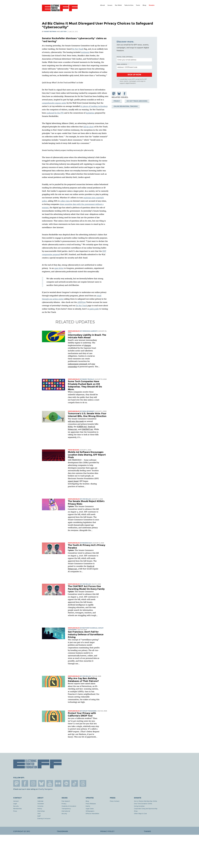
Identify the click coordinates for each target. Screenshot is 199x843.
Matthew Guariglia (89, 628)
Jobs (39, 813)
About (102, 5)
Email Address (122, 64)
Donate (151, 5)
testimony (85, 52)
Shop (144, 5)
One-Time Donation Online (143, 803)
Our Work (118, 5)
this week (79, 421)
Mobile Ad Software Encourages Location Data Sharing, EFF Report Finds (87, 455)
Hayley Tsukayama (89, 711)
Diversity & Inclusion (43, 818)
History (39, 808)
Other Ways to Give (140, 813)
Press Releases (91, 803)
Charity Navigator (45, 789)
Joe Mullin (86, 499)
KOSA (70, 427)
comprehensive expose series (54, 103)
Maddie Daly (87, 543)
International (66, 811)
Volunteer (40, 803)
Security (16, 806)
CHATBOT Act (87, 429)
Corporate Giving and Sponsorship (145, 808)
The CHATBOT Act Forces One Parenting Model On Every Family (86, 587)
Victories (40, 806)
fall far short (88, 127)
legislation (90, 113)
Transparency (66, 808)
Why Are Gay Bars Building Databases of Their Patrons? (83, 679)
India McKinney (88, 411)
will (69, 421)
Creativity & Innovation (69, 806)
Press (15, 811)
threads (83, 783)
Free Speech (66, 801)
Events (88, 806)
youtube (49, 783)
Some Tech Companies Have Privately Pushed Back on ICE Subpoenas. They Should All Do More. (85, 385)
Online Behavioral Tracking (126, 106)
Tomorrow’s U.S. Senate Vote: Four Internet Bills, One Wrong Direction (87, 414)
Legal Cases (90, 808)
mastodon (16, 783)
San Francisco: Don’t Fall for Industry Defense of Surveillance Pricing (85, 634)
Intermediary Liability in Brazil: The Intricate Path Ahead (87, 336)
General (15, 801)
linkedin (66, 783)
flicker (58, 783)
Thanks (147, 831)
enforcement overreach (77, 364)
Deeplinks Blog (74, 331)
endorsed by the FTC (55, 113)
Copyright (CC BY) (21, 831)
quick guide (94, 309)
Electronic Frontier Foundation (60, 9)
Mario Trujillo (88, 379)
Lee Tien (63, 31)
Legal (15, 803)
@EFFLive (81, 302)
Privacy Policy (107, 831)
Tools (138, 5)
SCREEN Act (82, 427)
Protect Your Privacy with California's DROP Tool (82, 714)
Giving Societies (139, 806)
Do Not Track (77, 49)
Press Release (73, 450)
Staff (38, 816)
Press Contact (114, 801)
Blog (87, 801)
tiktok (74, 783)
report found (73, 481)
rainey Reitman (50, 31)
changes (87, 345)
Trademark (62, 831)
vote (73, 421)
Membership (17, 808)
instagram (33, 783)
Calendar (40, 801)
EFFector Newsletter (92, 813)
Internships (41, 811)
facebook (25, 783)
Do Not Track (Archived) (137, 101)
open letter (59, 268)
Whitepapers (90, 811)
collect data (65, 201)
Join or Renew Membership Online (145, 801)
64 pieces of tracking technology (94, 106)
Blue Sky (41, 783)
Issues (110, 5)
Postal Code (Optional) (125, 56)
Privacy (117, 101)
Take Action (128, 5)
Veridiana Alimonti (89, 331)
